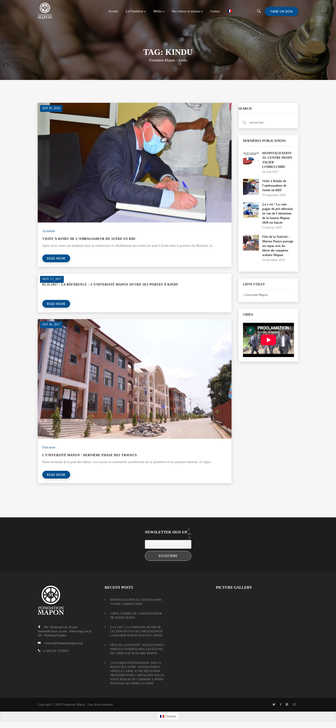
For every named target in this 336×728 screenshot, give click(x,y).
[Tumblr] (287, 705)
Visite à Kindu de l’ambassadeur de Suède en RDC (89, 239)
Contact (215, 11)
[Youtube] (294, 705)
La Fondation (134, 11)
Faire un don (281, 11)
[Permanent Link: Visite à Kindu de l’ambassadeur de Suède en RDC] (251, 186)
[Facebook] (280, 705)
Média (157, 11)
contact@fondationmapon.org (63, 643)
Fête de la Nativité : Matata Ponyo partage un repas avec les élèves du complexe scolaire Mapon (277, 246)
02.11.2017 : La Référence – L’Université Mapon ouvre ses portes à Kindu (110, 284)
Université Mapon (256, 294)
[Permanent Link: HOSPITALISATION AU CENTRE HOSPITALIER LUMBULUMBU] (251, 158)
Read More (56, 258)
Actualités (48, 231)
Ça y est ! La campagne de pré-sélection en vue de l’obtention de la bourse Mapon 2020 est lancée (277, 213)
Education (48, 447)
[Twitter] (274, 705)
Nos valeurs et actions (186, 11)
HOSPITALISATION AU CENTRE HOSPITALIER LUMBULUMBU (136, 602)
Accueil (113, 11)
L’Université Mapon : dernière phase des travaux (89, 455)
